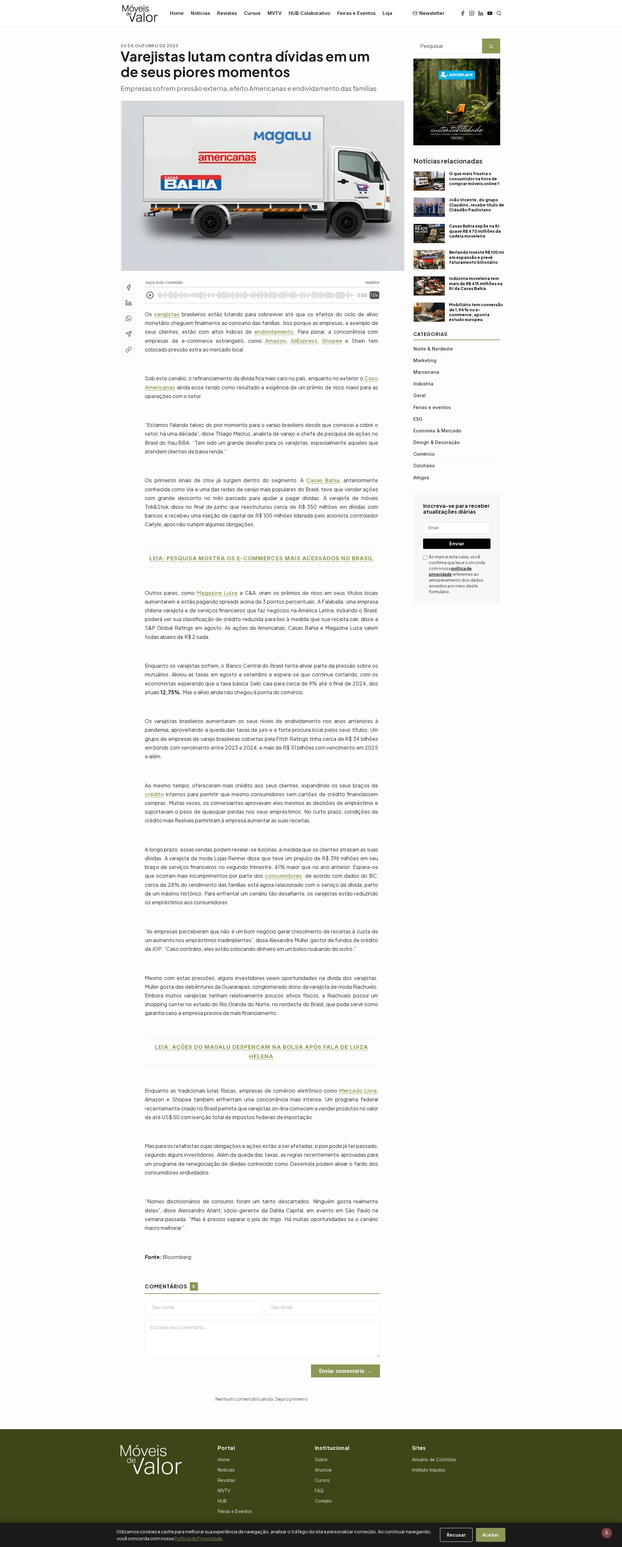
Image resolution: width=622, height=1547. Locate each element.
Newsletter (431, 13)
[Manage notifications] (607, 1533)
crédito (154, 794)
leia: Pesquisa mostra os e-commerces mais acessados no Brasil (261, 558)
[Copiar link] (128, 349)
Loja (387, 13)
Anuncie (323, 1470)
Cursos (252, 13)
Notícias (200, 13)
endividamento (274, 331)
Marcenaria (426, 372)
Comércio (424, 454)
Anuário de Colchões (434, 1459)
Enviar (456, 543)
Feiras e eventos (432, 407)
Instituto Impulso (428, 1470)
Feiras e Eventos (356, 13)
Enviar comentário (341, 1371)
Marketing (424, 360)
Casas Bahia (323, 480)
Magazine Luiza (217, 592)
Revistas (227, 13)
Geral (419, 395)
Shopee (332, 340)
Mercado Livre (358, 1090)
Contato (323, 1501)
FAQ (319, 1490)
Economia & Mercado (437, 430)
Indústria (423, 383)
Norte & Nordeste (433, 348)
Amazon (275, 340)
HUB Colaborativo (309, 13)
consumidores (283, 875)
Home (177, 13)
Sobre (321, 1459)
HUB (222, 1501)
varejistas (166, 314)
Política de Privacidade (198, 1538)
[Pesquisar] (498, 13)
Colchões (424, 465)
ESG (417, 418)
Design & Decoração (436, 442)
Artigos (421, 477)
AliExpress (304, 340)
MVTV (275, 13)
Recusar (456, 1535)
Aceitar (490, 1535)
